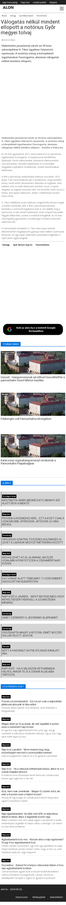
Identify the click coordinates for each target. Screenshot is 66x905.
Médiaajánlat (38, 897)
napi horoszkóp (10, 2)
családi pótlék (39, 2)
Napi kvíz (25, 2)
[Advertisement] (33, 100)
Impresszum (22, 897)
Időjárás (53, 2)
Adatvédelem (56, 897)
